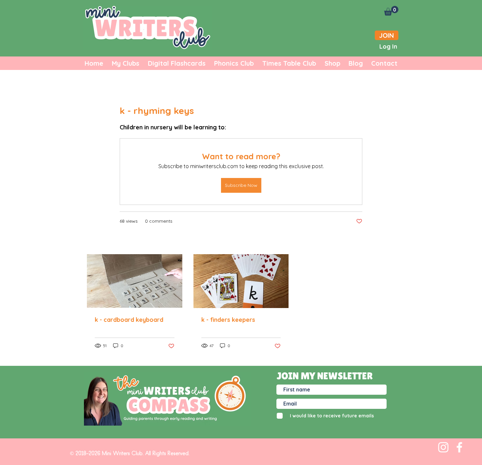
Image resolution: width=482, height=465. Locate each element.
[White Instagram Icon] (443, 447)
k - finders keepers (228, 319)
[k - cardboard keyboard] (134, 281)
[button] (391, 10)
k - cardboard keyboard (129, 319)
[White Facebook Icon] (459, 447)
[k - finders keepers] (241, 281)
